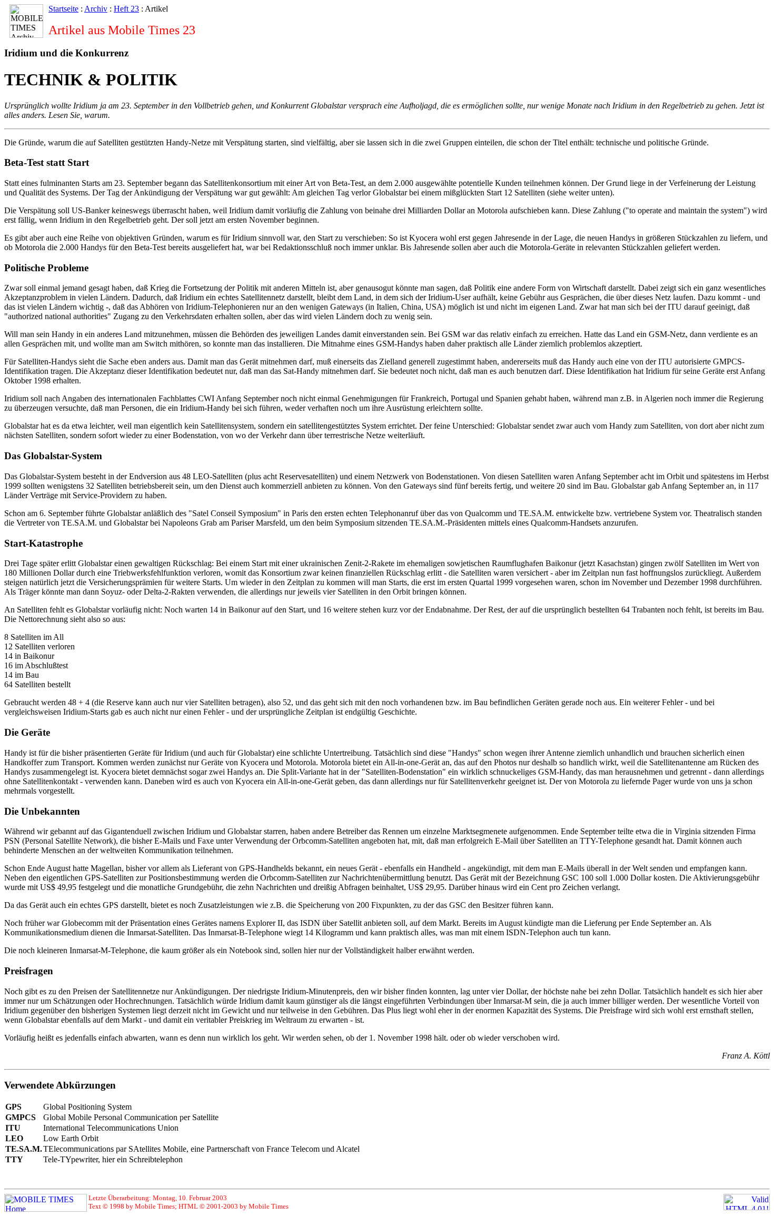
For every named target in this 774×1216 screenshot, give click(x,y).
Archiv (95, 8)
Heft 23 (126, 8)
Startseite (63, 8)
